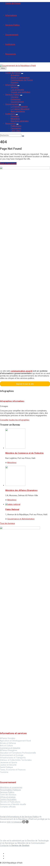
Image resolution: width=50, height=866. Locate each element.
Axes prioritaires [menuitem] (18, 42)
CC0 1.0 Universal (14, 822)
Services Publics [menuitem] (12, 25)
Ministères (11, 462)
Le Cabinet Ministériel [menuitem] (20, 39)
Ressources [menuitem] (10, 54)
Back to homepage (8, 163)
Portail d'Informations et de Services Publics (19, 816)
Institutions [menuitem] (10, 44)
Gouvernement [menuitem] (17, 32)
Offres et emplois (7, 797)
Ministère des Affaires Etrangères (21, 490)
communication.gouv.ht (22, 371)
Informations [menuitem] (11, 15)
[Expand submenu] (22, 73)
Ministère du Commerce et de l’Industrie (24, 453)
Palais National (12, 509)
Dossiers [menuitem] (14, 13)
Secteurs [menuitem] (15, 17)
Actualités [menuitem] (15, 5)
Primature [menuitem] (15, 46)
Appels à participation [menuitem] (20, 8)
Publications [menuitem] (16, 56)
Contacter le (14, 845)
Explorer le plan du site (25, 384)
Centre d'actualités (8, 799)
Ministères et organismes (11, 787)
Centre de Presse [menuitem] (13, 3)
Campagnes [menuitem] (16, 59)
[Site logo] (18, 65)
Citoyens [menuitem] (14, 27)
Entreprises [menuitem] (16, 30)
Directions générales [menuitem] (20, 51)
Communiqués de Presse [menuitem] (22, 10)
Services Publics (7, 792)
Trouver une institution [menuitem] (20, 22)
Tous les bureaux (7, 523)
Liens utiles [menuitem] (16, 61)
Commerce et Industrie (10, 748)
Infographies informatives (12, 401)
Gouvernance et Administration (21, 519)
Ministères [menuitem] (15, 49)
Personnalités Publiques (10, 790)
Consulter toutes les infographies (14, 420)
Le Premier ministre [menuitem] (19, 37)
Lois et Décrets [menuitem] (17, 20)
